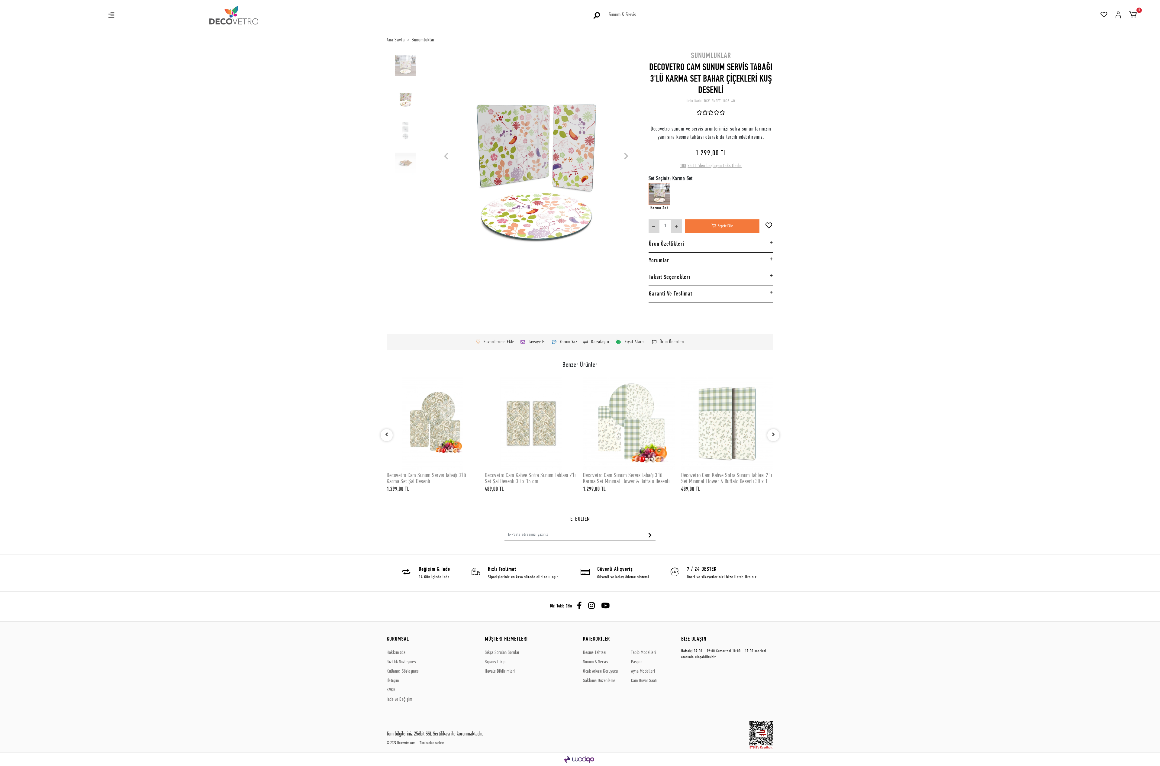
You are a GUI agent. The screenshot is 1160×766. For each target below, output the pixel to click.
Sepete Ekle (725, 226)
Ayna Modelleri (643, 671)
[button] (112, 16)
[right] (773, 435)
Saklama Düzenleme (599, 680)
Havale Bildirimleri (500, 671)
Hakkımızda (396, 652)
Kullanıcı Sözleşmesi (403, 671)
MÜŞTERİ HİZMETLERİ (506, 639)
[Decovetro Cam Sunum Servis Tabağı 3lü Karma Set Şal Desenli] (433, 423)
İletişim (393, 680)
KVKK (391, 690)
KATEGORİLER (596, 639)
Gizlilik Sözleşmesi (402, 662)
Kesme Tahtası (595, 652)
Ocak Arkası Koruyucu (600, 671)
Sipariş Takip (495, 662)
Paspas (636, 662)
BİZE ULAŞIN (694, 639)
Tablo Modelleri (643, 652)
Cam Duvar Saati (644, 680)
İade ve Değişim (399, 699)
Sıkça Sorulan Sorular (502, 652)
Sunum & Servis (595, 662)
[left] (386, 435)
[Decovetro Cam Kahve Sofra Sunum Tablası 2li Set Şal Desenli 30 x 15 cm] (531, 423)
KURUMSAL (398, 639)
